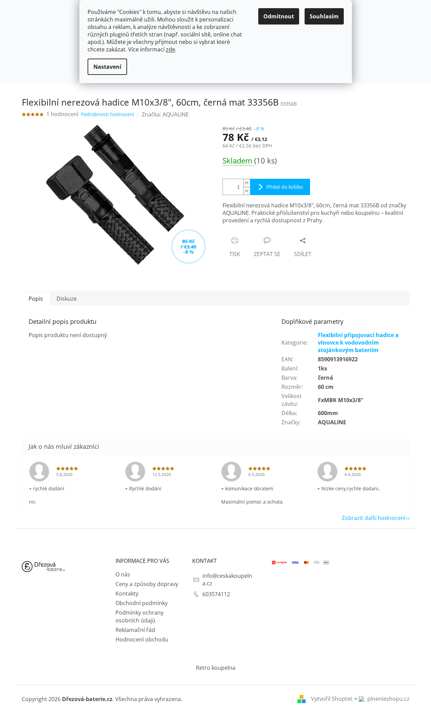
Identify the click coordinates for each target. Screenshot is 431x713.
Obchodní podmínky (142, 603)
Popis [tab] (36, 298)
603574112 (216, 594)
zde (170, 49)
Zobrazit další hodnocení (373, 518)
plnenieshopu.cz (388, 698)
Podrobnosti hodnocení (107, 114)
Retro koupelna (215, 667)
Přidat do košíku (284, 187)
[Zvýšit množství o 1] (246, 183)
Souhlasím (324, 16)
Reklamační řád (135, 630)
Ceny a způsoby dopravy (147, 584)
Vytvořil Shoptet (331, 698)
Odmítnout (278, 16)
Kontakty (127, 593)
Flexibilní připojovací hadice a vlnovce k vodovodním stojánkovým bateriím (358, 342)
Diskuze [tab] (67, 298)
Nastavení (107, 66)
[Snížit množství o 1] (246, 191)
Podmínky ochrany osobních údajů (140, 616)
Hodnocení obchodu (142, 639)
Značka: (165, 114)
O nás (123, 574)
